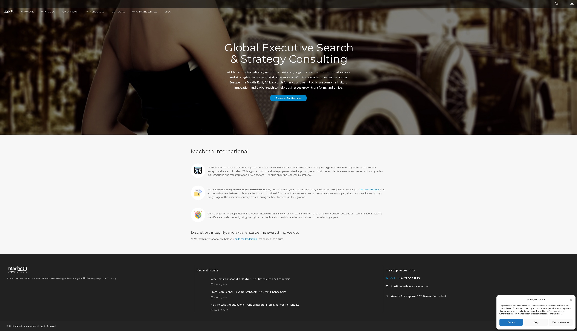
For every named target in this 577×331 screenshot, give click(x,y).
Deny (536, 322)
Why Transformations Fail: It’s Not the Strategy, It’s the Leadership (250, 279)
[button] (570, 299)
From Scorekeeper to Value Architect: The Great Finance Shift (248, 292)
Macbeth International (25, 326)
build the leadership (246, 239)
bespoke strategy (369, 189)
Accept (511, 322)
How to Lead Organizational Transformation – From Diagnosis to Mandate (255, 304)
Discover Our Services (288, 98)
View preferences (560, 322)
